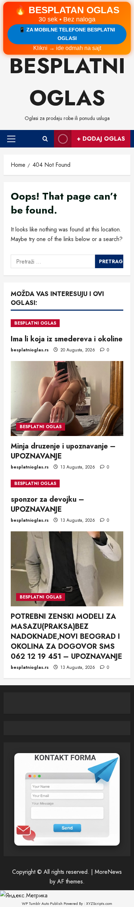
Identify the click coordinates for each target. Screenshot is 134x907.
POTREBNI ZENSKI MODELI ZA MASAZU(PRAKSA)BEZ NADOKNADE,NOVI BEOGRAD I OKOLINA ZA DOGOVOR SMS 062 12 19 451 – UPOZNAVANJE (66, 636)
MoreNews (108, 872)
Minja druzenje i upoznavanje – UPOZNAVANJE (63, 451)
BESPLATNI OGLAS (35, 323)
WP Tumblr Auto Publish (42, 903)
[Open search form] (45, 138)
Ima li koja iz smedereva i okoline (67, 339)
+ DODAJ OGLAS (101, 139)
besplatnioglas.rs (30, 350)
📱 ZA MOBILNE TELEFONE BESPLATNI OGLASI (67, 34)
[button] (11, 138)
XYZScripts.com (99, 903)
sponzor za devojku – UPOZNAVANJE (47, 504)
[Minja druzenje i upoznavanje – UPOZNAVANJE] (67, 398)
